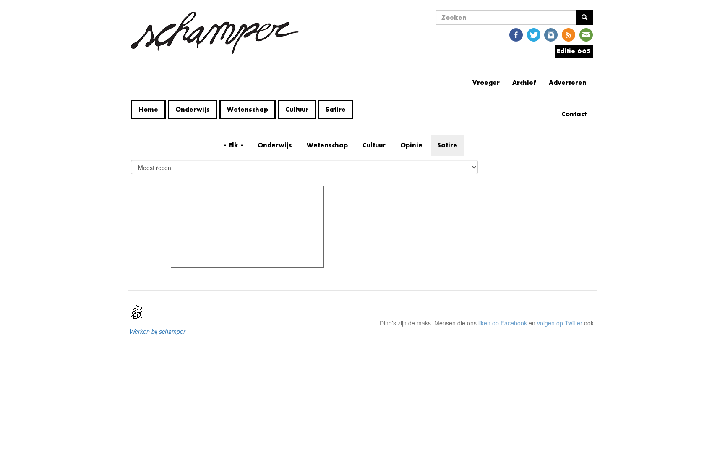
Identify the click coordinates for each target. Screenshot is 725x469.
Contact (574, 114)
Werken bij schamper (157, 331)
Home (148, 109)
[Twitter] (533, 34)
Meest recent (246, 211)
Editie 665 (574, 51)
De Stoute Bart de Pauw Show (227, 258)
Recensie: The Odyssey (219, 228)
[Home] (218, 33)
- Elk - (233, 145)
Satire (336, 109)
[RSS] (568, 34)
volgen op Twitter (559, 323)
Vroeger (486, 82)
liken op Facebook (502, 323)
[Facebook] (516, 34)
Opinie (411, 145)
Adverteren (568, 82)
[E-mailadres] (586, 34)
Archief (524, 82)
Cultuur (296, 109)
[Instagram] (551, 34)
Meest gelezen (200, 211)
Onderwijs (192, 109)
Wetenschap (247, 109)
